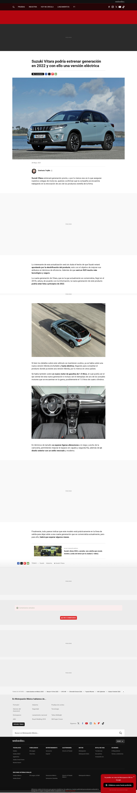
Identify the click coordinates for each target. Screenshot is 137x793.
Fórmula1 (16, 705)
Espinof (48, 754)
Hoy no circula (47, 7)
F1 (74, 7)
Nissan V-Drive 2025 (53, 691)
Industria (33, 7)
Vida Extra (32, 754)
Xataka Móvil (16, 754)
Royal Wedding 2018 (39, 719)
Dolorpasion (17, 715)
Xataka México (17, 775)
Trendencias (98, 751)
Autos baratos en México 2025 (35, 691)
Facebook (109, 7)
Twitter (116, 7)
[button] (45, 170)
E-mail (56, 74)
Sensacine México (51, 775)
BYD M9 (63, 691)
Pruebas (21, 7)
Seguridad (35, 709)
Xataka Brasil (16, 778)
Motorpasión (82, 751)
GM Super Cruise (57, 719)
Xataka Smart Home (18, 759)
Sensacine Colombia (51, 778)
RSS (94, 723)
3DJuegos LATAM (34, 775)
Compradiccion (99, 756)
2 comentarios (39, 74)
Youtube (120, 7)
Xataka (15, 751)
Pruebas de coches (57, 705)
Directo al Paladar (67, 751)
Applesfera (16, 756)
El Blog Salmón (116, 751)
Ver (69, 618)
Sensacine (49, 751)
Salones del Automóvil (17, 710)
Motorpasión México (84, 775)
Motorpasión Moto (84, 754)
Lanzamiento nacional (39, 715)
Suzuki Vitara (60, 563)
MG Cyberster (101, 691)
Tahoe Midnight (56, 715)
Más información (70, 791)
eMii (14, 719)
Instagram (112, 7)
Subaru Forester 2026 (114, 691)
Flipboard (52, 74)
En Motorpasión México (71, 548)
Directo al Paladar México (67, 776)
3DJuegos (32, 751)
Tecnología (55, 709)
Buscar (120, 733)
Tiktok (123, 7)
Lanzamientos (63, 7)
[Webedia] (120, 1)
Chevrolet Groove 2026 (75, 691)
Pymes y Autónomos (117, 754)
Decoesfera (98, 754)
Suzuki (42, 563)
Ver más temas (18, 724)
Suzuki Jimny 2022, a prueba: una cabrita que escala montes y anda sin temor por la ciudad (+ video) (83, 552)
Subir (119, 741)
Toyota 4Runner (89, 691)
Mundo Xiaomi (17, 762)
